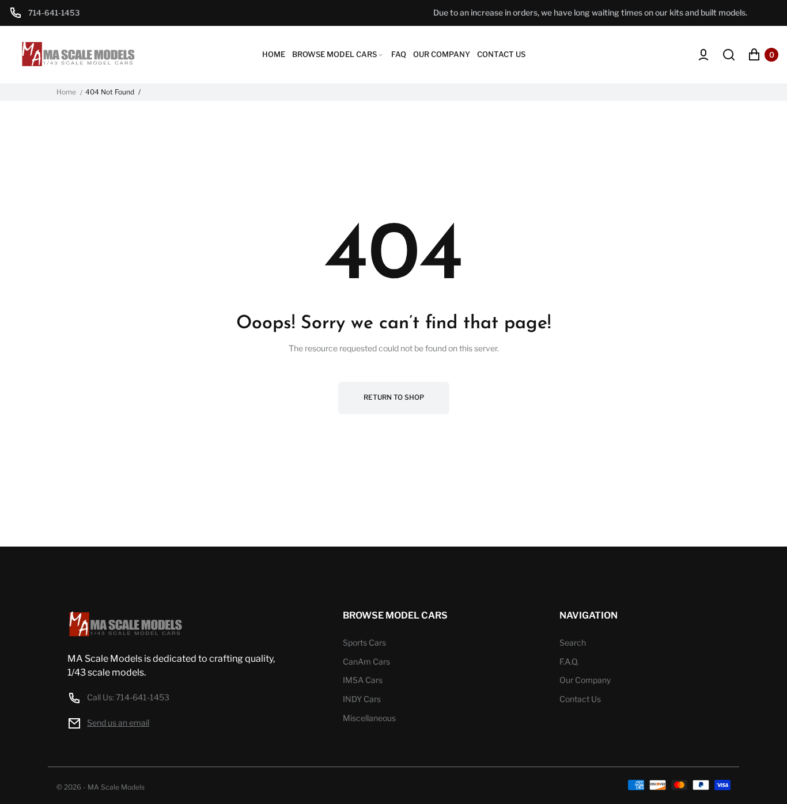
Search (572, 642)
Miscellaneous (369, 718)
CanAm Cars (366, 661)
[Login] (703, 55)
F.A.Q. (569, 661)
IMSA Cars (363, 680)
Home (66, 92)
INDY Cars (362, 699)
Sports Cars (364, 642)
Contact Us (580, 699)
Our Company (585, 680)
